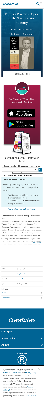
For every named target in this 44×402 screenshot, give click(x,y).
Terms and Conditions (12, 373)
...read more (36, 243)
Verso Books (21, 279)
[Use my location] (36, 170)
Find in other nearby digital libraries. (22, 209)
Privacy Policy (30, 373)
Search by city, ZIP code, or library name (22, 166)
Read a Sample (22, 74)
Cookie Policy (30, 396)
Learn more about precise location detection (27, 173)
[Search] (40, 170)
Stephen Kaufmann (23, 34)
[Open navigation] (39, 3)
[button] (22, 332)
